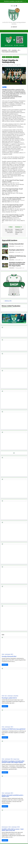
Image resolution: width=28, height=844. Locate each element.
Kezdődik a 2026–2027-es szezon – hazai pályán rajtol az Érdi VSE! (13, 829)
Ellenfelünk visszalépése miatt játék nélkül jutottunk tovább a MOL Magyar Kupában (13, 1)
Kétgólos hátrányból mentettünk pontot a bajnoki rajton (12, 795)
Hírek (4, 57)
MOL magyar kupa (15, 759)
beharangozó (5, 827)
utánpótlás (16, 57)
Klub (6, 695)
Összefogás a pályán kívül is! (16, 250)
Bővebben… (5, 664)
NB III (12, 654)
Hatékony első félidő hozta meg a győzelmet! (13, 729)
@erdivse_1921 (8, 300)
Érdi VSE (5, 65)
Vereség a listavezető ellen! (16, 244)
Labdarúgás (9, 57)
